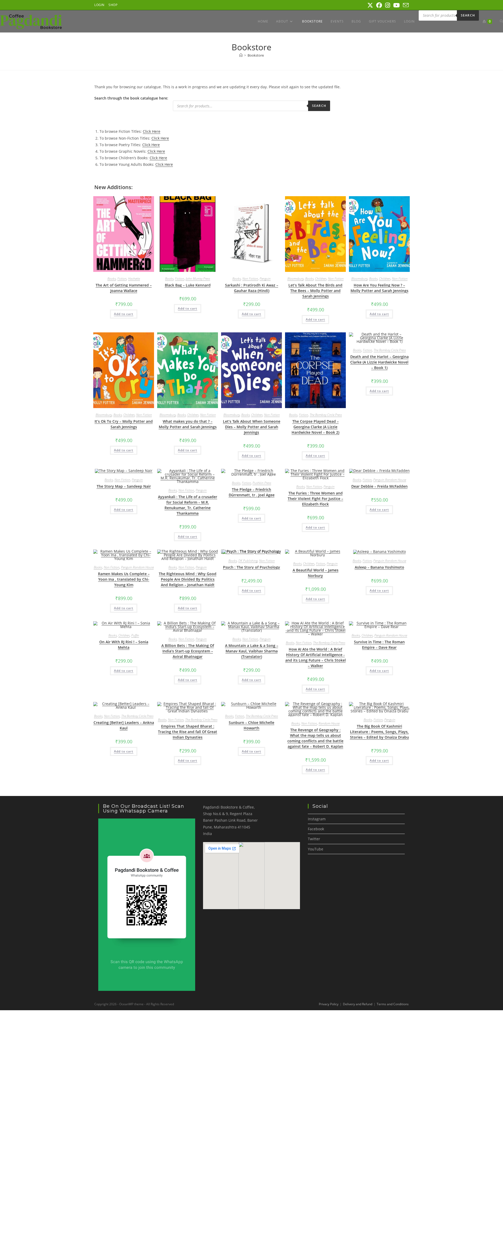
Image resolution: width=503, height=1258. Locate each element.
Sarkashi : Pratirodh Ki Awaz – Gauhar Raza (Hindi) (251, 288)
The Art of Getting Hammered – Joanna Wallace (124, 288)
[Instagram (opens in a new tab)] (388, 5)
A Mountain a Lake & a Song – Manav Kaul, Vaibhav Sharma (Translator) (251, 651)
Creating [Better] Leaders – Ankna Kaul (124, 725)
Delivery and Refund (357, 1004)
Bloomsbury (295, 278)
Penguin (265, 278)
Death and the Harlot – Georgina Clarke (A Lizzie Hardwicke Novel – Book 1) (379, 362)
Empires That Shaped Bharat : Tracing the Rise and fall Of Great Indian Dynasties (187, 732)
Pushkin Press (262, 483)
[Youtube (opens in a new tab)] (396, 5)
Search (468, 15)
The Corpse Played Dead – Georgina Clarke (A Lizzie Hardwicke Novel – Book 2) (315, 427)
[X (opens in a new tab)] (370, 5)
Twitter (314, 838)
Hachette (134, 278)
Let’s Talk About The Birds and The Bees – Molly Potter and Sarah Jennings (315, 291)
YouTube (315, 849)
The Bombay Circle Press (326, 415)
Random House (329, 723)
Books (111, 278)
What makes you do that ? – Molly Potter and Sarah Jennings (188, 424)
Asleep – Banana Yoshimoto (379, 567)
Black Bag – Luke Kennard (188, 285)
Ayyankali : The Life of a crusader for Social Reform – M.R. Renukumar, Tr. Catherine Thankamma (187, 505)
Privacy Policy (328, 1004)
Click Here (151, 131)
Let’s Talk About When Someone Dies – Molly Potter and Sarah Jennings (251, 427)
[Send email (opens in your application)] (405, 5)
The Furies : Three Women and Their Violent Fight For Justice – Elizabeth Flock (315, 499)
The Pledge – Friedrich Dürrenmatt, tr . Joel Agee (252, 492)
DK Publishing (248, 560)
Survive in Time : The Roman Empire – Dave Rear (379, 644)
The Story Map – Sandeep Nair (124, 486)
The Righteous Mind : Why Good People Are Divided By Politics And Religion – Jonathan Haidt (187, 579)
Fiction (122, 278)
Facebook (316, 828)
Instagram (317, 818)
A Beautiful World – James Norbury (315, 573)
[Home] (241, 55)
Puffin (135, 635)
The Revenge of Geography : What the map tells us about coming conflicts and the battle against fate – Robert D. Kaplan (315, 738)
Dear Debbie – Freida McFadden (379, 486)
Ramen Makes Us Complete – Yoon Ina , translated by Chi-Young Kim (124, 579)
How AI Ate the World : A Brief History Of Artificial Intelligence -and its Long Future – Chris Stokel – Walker (315, 657)
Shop (112, 5)
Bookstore (256, 55)
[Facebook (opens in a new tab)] (379, 5)
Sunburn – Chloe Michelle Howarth (251, 725)
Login (99, 5)
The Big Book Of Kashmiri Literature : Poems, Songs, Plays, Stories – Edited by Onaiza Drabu (379, 732)
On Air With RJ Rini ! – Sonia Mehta (123, 644)
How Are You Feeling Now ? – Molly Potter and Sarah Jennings (379, 288)
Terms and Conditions (393, 1004)
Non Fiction (250, 278)
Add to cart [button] (123, 314)
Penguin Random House (389, 479)
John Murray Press (198, 278)
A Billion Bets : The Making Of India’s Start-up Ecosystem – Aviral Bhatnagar (187, 651)
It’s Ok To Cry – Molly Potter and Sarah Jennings (124, 424)
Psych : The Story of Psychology (251, 567)
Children (320, 278)
